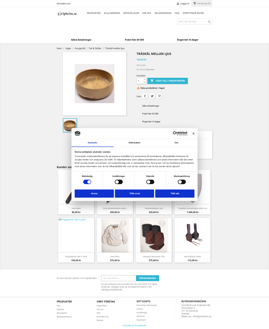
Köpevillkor (131, 13)
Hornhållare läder (192, 256)
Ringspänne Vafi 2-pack (76, 256)
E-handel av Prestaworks (134, 325)
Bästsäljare (62, 313)
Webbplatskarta (64, 316)
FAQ (177, 13)
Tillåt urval (134, 193)
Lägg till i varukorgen (167, 80)
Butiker (100, 320)
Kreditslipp (142, 312)
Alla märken (112, 13)
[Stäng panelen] (193, 133)
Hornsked (76, 208)
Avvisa (94, 193)
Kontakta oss (64, 3)
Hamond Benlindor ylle (154, 256)
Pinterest (159, 96)
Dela (145, 96)
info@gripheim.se (202, 316)
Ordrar (140, 309)
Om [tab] (176, 143)
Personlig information (147, 305)
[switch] (119, 182)
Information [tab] (134, 143)
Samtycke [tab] (92, 143)
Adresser (141, 316)
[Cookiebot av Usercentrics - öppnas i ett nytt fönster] (175, 133)
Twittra (152, 96)
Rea (58, 305)
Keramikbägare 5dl (154, 208)
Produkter (94, 13)
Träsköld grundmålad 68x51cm (192, 208)
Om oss (146, 13)
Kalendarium (163, 13)
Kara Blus (115, 256)
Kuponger (141, 319)
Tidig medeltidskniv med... (115, 208)
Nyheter (60, 309)
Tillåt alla (175, 193)
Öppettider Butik (193, 13)
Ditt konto (143, 301)
